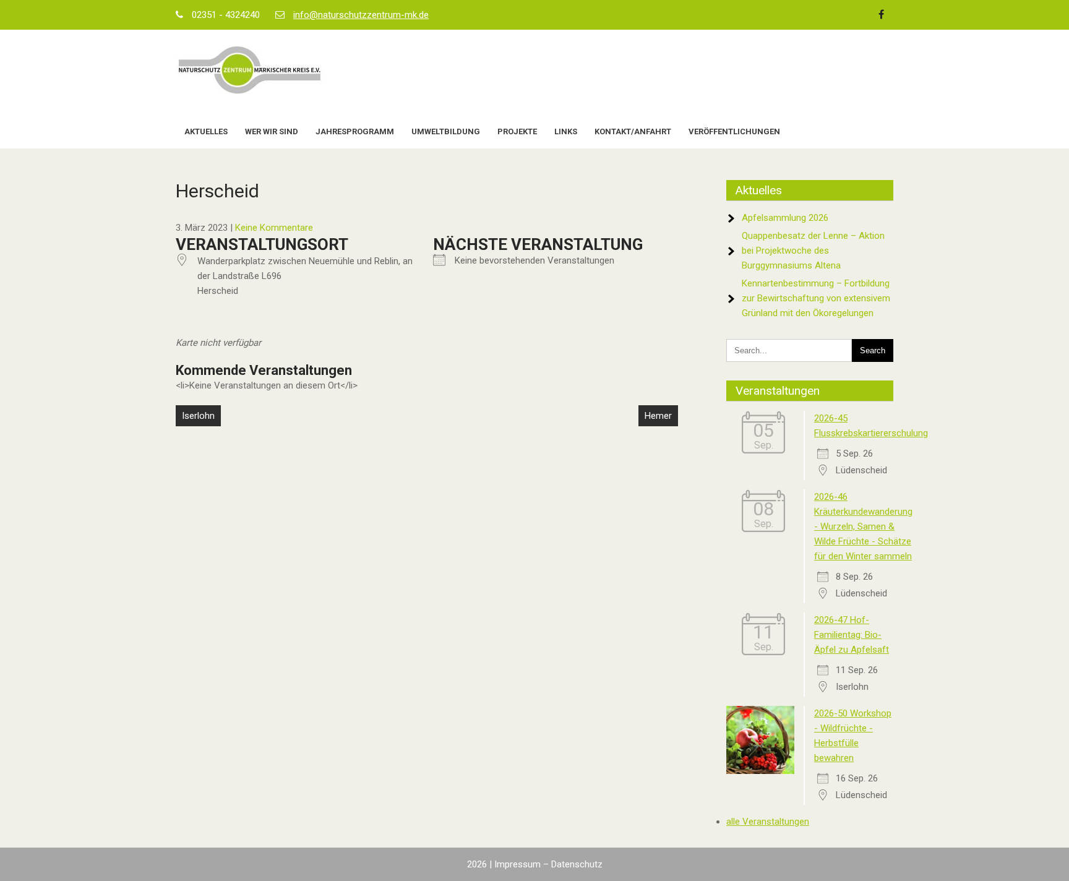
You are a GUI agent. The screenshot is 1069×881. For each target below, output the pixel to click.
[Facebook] (881, 14)
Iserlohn (198, 415)
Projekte (517, 131)
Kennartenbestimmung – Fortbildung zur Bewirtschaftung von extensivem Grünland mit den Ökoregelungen (816, 298)
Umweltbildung (445, 131)
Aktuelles (206, 131)
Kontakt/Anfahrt (633, 131)
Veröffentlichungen (734, 131)
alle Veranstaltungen (767, 821)
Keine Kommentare (274, 227)
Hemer (658, 415)
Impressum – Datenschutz (548, 864)
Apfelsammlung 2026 (785, 217)
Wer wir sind (271, 131)
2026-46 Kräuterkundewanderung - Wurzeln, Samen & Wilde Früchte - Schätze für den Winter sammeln (863, 526)
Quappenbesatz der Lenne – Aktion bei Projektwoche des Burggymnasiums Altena (813, 250)
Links (565, 131)
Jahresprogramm (355, 131)
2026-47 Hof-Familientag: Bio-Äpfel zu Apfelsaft (851, 634)
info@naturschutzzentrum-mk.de (361, 14)
